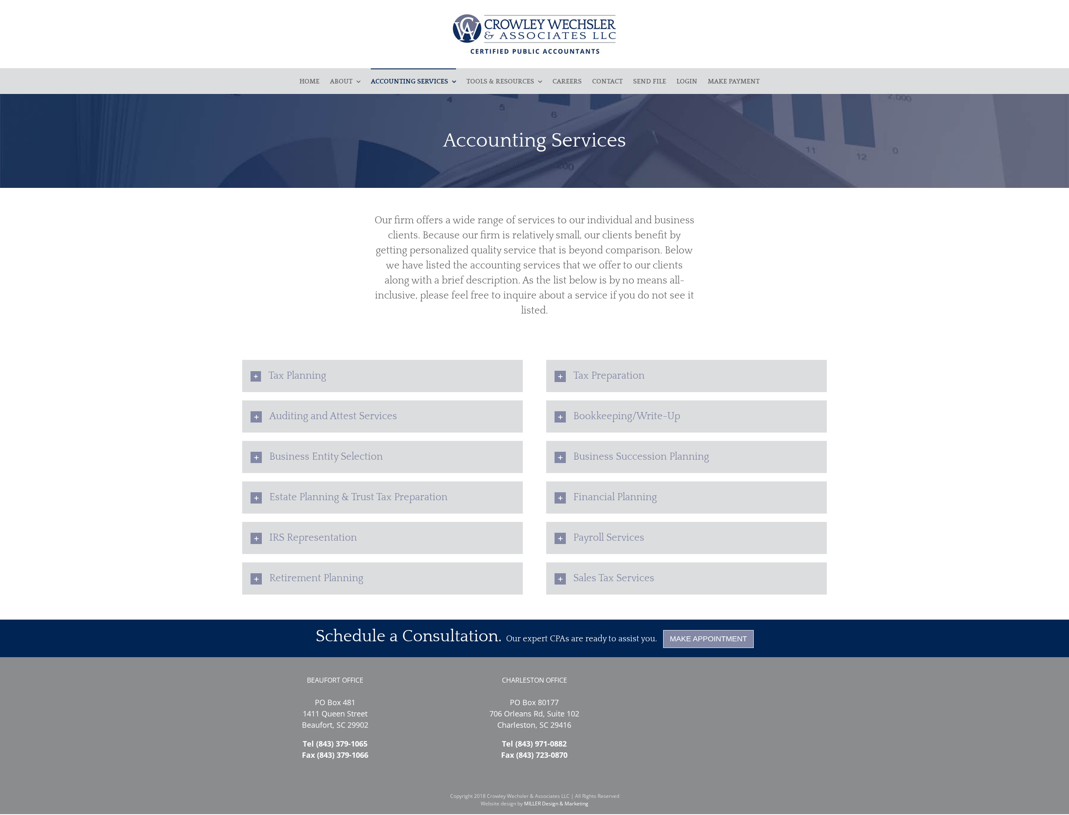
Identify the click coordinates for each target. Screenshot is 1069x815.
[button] (382, 375)
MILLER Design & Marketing (556, 803)
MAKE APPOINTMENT (708, 639)
